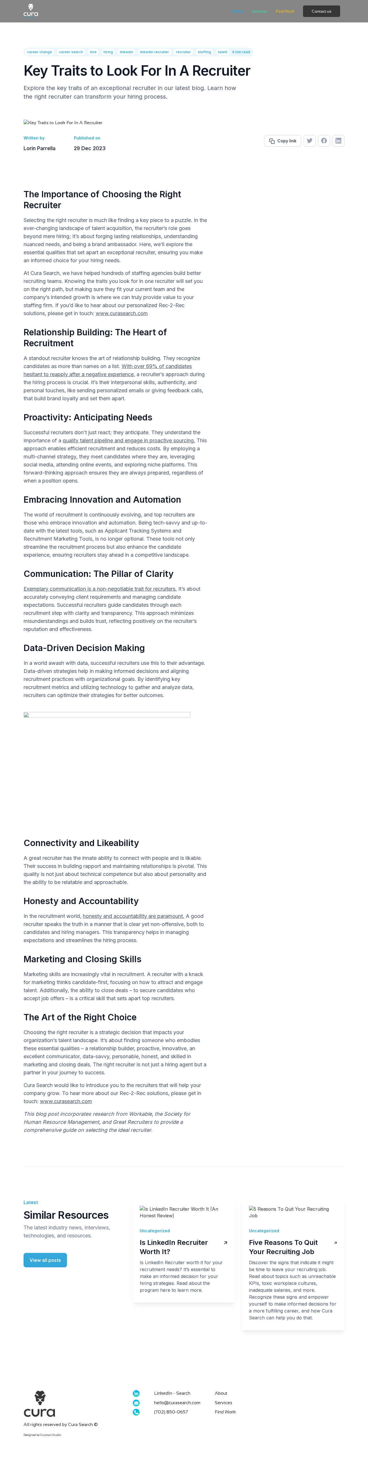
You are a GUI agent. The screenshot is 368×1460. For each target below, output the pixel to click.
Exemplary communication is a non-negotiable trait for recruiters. (100, 589)
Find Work (285, 11)
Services (259, 11)
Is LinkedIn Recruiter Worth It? (174, 1247)
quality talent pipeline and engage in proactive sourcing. (129, 440)
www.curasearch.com (122, 313)
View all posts (45, 1260)
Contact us (321, 11)
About (237, 11)
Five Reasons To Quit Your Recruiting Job (283, 1247)
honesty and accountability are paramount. (133, 916)
